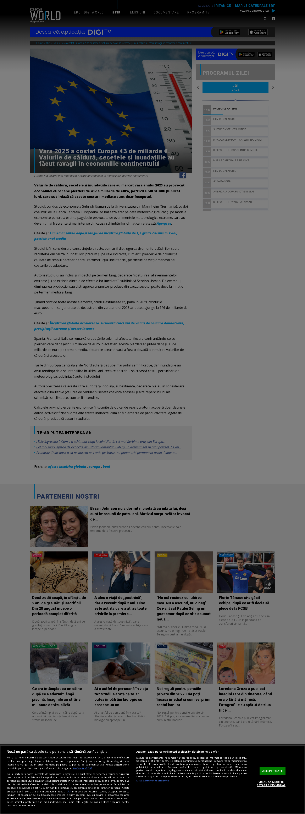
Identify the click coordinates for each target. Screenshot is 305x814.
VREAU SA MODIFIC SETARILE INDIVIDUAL (271, 783)
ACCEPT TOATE (272, 771)
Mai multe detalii (82, 768)
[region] (152, 779)
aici (69, 791)
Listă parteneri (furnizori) (152, 780)
